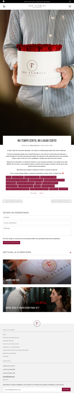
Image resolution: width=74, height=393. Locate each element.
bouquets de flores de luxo (17, 180)
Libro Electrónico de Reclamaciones (16, 350)
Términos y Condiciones (11, 347)
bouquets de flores (49, 177)
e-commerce (11, 183)
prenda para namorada (39, 188)
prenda (37, 186)
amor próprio (18, 177)
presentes (54, 188)
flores (39, 183)
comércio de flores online (54, 180)
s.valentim (64, 188)
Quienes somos (8, 340)
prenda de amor (48, 186)
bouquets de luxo (36, 180)
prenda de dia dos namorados (18, 188)
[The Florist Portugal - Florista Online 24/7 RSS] (70, 252)
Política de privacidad (11, 344)
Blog (4, 334)
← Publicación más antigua (12, 201)
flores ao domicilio (51, 183)
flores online (12, 186)
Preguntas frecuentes (11, 337)
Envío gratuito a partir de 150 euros (37, 1)
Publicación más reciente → (61, 201)
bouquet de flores (32, 177)
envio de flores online (26, 183)
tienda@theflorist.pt (9, 377)
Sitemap (5, 356)
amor (9, 177)
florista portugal (26, 186)
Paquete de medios (9, 353)
